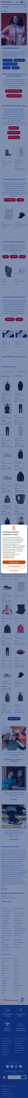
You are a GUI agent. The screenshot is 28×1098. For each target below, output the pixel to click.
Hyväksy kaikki (14, 562)
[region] (14, 549)
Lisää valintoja (14, 570)
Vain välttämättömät (14, 566)
